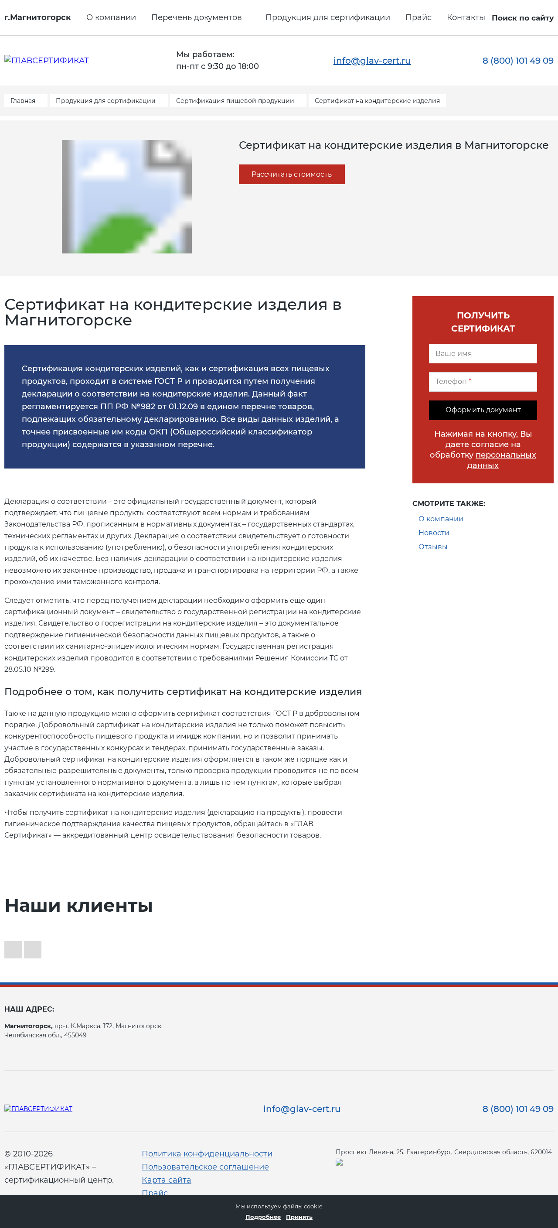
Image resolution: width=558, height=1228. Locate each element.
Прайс (418, 17)
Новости (433, 533)
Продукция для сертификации (327, 17)
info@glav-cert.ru (372, 60)
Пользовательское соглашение (205, 1167)
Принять (299, 1216)
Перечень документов (196, 17)
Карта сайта (166, 1180)
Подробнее (263, 1216)
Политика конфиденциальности (207, 1154)
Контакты (466, 17)
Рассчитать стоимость (292, 174)
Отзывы (433, 547)
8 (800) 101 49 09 (518, 60)
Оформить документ (483, 410)
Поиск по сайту (523, 18)
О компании (111, 17)
